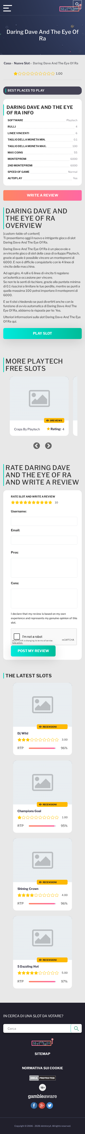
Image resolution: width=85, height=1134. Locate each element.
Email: (15, 530)
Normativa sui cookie (42, 1068)
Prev (36, 445)
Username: (19, 511)
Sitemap (42, 1054)
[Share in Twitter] (49, 1105)
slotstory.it (46, 1126)
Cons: (15, 583)
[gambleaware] (42, 1096)
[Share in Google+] (42, 1105)
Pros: (15, 552)
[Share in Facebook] (34, 1105)
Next (48, 445)
